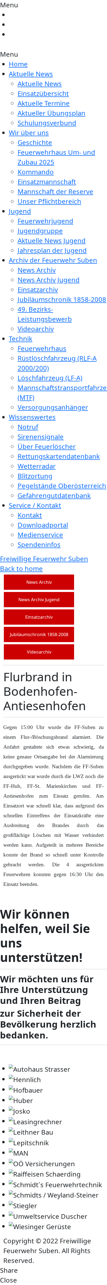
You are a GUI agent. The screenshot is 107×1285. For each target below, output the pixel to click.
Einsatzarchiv (38, 289)
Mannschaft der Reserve (55, 191)
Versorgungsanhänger (53, 407)
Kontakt (30, 515)
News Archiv (37, 269)
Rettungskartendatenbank (59, 456)
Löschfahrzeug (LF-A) (50, 377)
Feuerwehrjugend (45, 220)
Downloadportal (43, 524)
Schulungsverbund (47, 122)
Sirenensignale (41, 436)
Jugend (20, 210)
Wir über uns (29, 132)
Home (18, 63)
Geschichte (35, 142)
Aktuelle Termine (44, 103)
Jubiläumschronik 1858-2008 (62, 299)
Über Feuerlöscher (47, 446)
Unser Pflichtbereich (49, 201)
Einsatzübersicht (43, 93)
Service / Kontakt (35, 505)
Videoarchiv (36, 328)
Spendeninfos (39, 544)
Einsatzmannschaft (47, 181)
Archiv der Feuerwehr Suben (53, 260)
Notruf (28, 426)
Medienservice (40, 534)
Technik (20, 338)
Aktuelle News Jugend (52, 240)
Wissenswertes (32, 416)
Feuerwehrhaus (42, 348)
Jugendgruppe (40, 230)
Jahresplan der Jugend (52, 250)
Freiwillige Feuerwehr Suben (44, 558)
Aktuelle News (31, 73)
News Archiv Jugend (49, 279)
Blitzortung (35, 475)
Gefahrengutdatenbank (54, 495)
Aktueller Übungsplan (51, 112)
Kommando (36, 171)
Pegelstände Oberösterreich (62, 485)
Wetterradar (37, 465)
